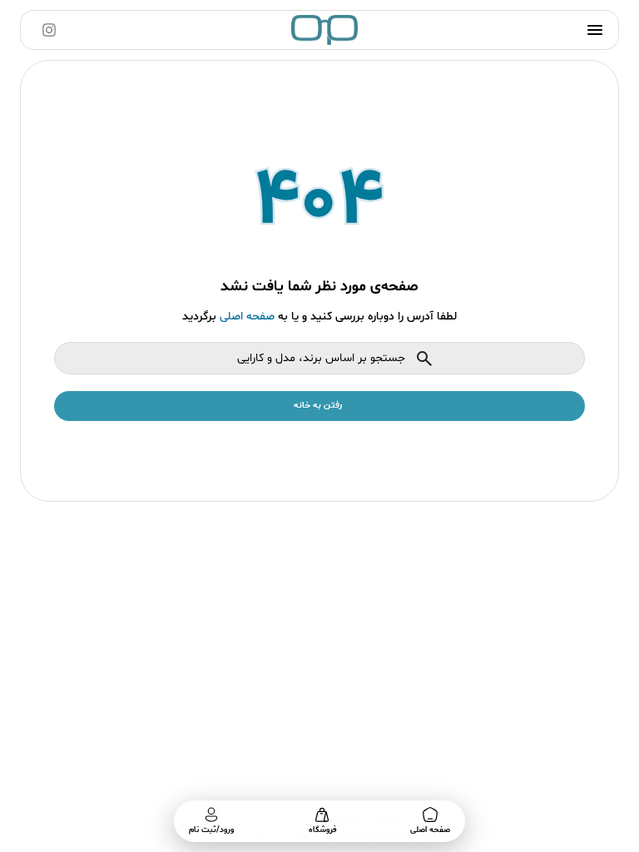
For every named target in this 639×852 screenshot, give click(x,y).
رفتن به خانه (318, 405)
